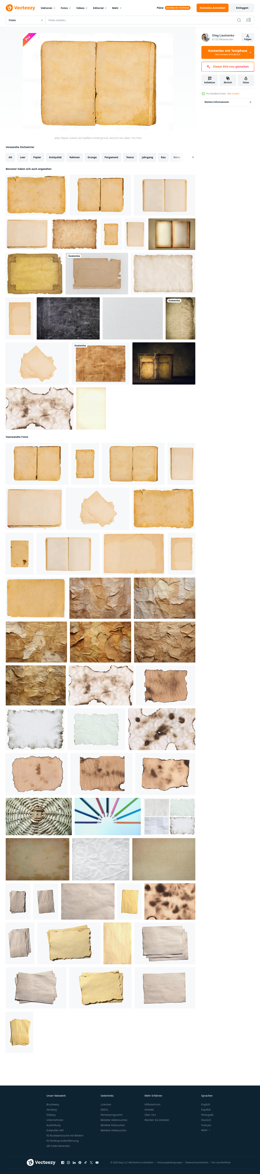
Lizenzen (106, 1104)
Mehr (115, 8)
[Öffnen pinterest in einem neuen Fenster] (79, 1162)
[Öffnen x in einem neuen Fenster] (91, 1162)
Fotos (64, 8)
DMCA (104, 1109)
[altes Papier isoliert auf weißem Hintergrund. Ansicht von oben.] (36, 195)
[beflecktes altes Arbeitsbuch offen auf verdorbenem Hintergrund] (171, 234)
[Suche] (239, 20)
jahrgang (147, 157)
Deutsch (206, 1120)
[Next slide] (190, 157)
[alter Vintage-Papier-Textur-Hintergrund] (180, 318)
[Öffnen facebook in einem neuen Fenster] (62, 1162)
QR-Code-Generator (58, 1146)
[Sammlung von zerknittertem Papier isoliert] (169, 816)
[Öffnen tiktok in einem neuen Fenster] (85, 1162)
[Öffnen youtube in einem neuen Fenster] (97, 1162)
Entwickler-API (55, 1130)
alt (10, 157)
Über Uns (150, 1114)
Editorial (98, 8)
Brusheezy (52, 1104)
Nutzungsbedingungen (169, 1162)
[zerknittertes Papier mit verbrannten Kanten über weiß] (35, 729)
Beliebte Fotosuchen (113, 1125)
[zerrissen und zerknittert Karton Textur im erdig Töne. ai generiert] (36, 642)
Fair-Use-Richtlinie (221, 1162)
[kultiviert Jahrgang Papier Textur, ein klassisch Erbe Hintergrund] (163, 859)
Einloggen (242, 7)
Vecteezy (51, 1109)
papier (37, 157)
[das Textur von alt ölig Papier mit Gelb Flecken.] (37, 859)
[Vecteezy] (20, 7)
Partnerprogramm (111, 1114)
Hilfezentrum (152, 1104)
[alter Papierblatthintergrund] (101, 363)
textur (130, 157)
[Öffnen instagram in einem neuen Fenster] (68, 1162)
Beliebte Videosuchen (114, 1130)
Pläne (160, 7)
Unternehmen (54, 1120)
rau (163, 157)
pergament (111, 157)
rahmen (75, 157)
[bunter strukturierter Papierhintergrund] (39, 816)
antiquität (55, 157)
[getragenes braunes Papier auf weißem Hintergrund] (97, 273)
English (205, 1104)
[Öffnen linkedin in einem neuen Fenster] (74, 1162)
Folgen (247, 39)
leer (22, 157)
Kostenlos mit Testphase (227, 52)
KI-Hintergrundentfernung (62, 1140)
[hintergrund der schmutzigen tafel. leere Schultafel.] (68, 318)
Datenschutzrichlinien (196, 1162)
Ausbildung (53, 1125)
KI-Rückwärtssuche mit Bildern (64, 1135)
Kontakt (149, 1109)
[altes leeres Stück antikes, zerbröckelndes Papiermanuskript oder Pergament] (45, 901)
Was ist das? (233, 93)
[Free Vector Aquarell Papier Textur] (133, 318)
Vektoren (46, 8)
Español (206, 1109)
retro (177, 157)
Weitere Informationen (216, 102)
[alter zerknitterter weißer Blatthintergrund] (100, 859)
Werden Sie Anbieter (157, 1120)
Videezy (51, 1114)
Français (206, 1125)
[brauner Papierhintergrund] (91, 408)
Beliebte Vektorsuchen (114, 1120)
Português (207, 1114)
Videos (80, 8)
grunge (92, 157)
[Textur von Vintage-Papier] (34, 273)
